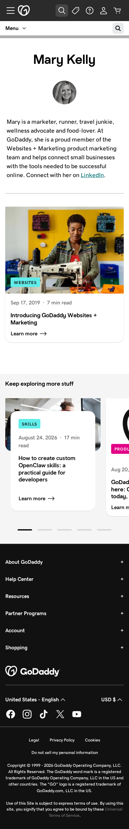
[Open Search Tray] (62, 10)
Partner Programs (25, 613)
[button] (25, 530)
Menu (12, 28)
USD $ (108, 699)
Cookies (92, 740)
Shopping (16, 647)
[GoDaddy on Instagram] (27, 717)
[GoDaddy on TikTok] (43, 717)
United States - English (32, 699)
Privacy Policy (62, 740)
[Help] (89, 10)
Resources (17, 596)
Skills (29, 424)
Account (15, 630)
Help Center (19, 579)
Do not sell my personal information (64, 752)
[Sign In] (103, 10)
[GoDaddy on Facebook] (10, 717)
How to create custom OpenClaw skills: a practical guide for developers (47, 469)
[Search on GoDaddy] (118, 28)
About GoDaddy (24, 562)
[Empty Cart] (117, 10)
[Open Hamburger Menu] (8, 10)
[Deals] (75, 10)
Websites (25, 282)
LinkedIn (92, 175)
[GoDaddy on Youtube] (76, 717)
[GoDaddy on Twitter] (60, 717)
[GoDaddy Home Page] (32, 671)
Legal (34, 740)
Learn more (32, 498)
